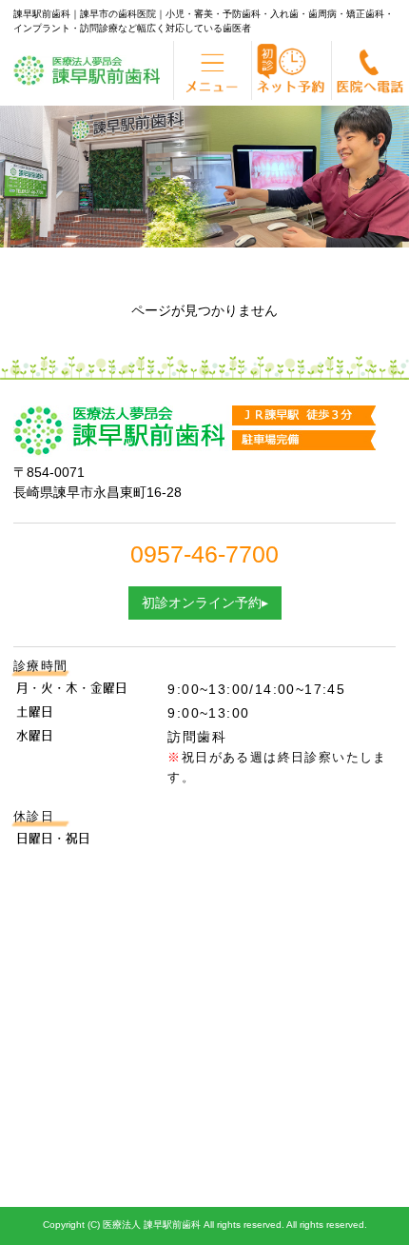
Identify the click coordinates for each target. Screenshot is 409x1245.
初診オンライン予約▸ (205, 602)
